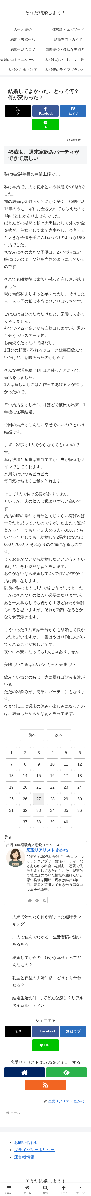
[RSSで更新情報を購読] (44, 900)
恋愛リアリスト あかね (47, 850)
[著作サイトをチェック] (30, 900)
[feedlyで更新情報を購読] (37, 900)
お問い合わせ (26, 1142)
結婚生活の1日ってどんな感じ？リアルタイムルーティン (47, 1001)
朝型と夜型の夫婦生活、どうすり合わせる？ (46, 981)
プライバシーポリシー (34, 1150)
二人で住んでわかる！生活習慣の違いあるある (46, 940)
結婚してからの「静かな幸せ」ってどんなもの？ (46, 961)
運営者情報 (24, 1157)
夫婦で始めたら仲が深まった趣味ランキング (46, 920)
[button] (81, 827)
